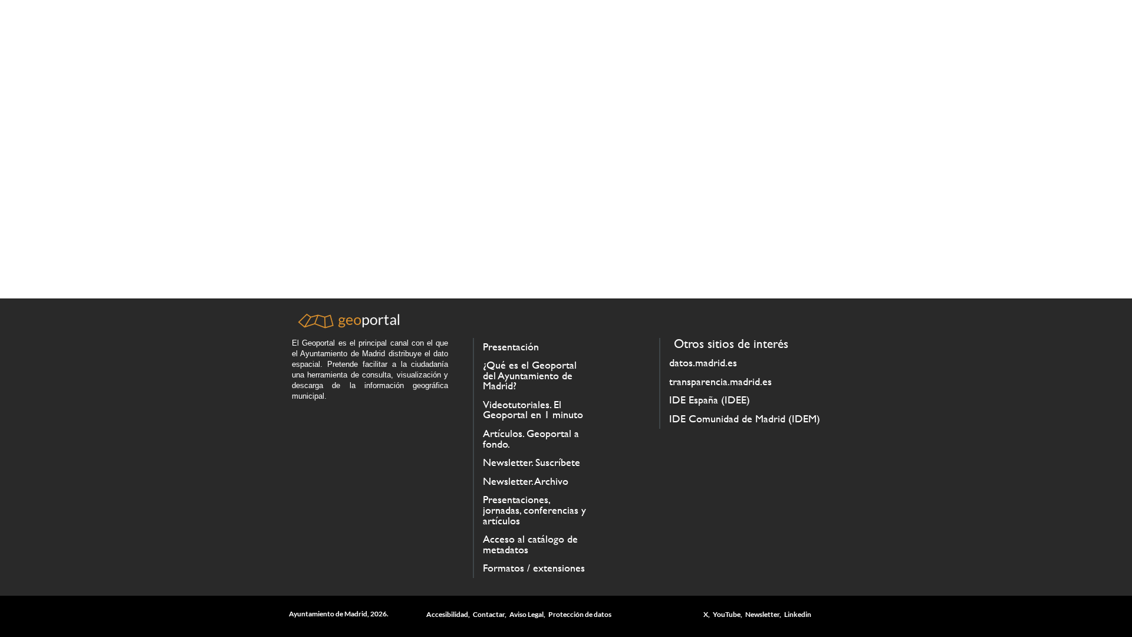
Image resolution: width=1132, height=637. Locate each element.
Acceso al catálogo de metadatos (530, 544)
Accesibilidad (447, 614)
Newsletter (762, 614)
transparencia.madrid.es (720, 382)
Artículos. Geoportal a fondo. (531, 439)
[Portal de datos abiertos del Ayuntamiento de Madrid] (348, 325)
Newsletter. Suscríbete (531, 462)
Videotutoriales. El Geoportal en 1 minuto (533, 410)
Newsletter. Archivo (525, 481)
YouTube (727, 614)
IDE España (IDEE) (709, 400)
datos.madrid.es (703, 363)
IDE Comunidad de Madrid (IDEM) (744, 419)
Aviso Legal (526, 614)
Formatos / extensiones (534, 568)
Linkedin (797, 614)
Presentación (511, 347)
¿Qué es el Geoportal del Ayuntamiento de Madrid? (530, 375)
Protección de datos (579, 614)
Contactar (489, 614)
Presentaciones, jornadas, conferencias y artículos (534, 510)
